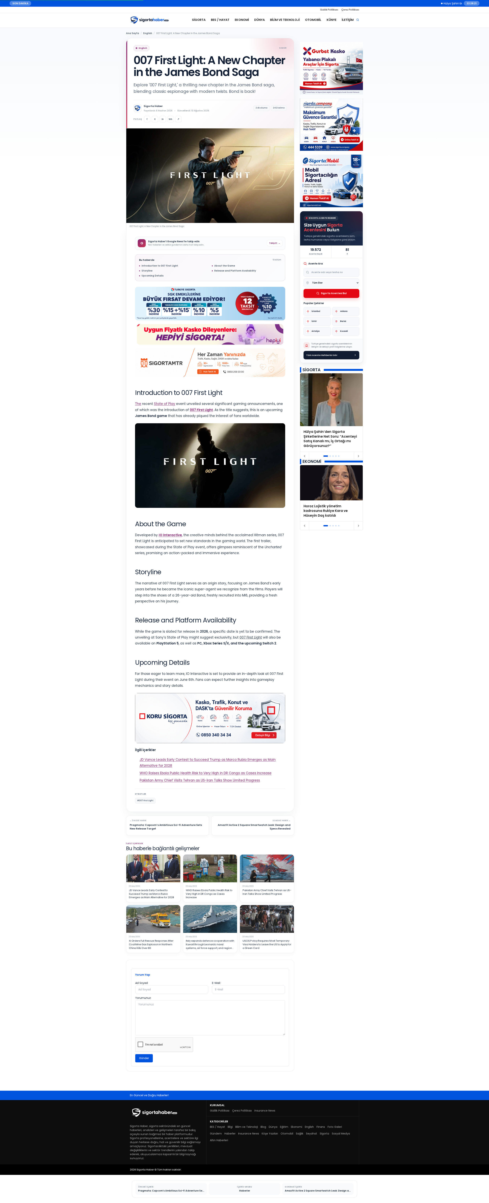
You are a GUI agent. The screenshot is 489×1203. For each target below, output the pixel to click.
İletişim (348, 20)
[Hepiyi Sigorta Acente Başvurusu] (210, 334)
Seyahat (311, 1133)
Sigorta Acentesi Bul (334, 293)
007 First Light (201, 410)
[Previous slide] (304, 456)
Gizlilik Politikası (329, 9)
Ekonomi (242, 20)
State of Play (164, 403)
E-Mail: (216, 983)
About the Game (224, 265)
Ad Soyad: (141, 983)
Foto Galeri (335, 1127)
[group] (331, 412)
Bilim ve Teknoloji (285, 20)
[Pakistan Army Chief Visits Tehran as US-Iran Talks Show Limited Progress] (267, 868)
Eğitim (284, 1127)
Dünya (259, 20)
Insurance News (264, 1110)
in (163, 119)
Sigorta (199, 20)
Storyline (147, 270)
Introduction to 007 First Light (160, 265)
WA (170, 119)
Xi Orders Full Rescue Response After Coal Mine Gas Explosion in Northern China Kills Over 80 (151, 944)
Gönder (144, 1058)
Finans (321, 1127)
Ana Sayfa (132, 33)
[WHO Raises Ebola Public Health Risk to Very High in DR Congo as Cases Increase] (210, 868)
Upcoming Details (153, 275)
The (138, 403)
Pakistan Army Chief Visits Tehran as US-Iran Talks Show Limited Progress (200, 780)
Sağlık (299, 1133)
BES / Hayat (220, 20)
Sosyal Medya (341, 1133)
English (147, 33)
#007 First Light (145, 800)
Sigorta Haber (153, 106)
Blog (263, 1127)
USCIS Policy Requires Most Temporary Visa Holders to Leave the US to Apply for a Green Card (267, 944)
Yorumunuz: (143, 998)
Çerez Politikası (350, 9)
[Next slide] (358, 456)
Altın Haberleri (219, 1140)
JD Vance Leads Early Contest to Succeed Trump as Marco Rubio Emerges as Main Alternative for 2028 (151, 894)
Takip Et (274, 243)
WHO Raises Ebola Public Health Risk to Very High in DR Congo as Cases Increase (205, 773)
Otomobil (313, 20)
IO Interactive (170, 535)
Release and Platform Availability (235, 270)
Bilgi (230, 1127)
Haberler (230, 1133)
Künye (331, 20)
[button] (325, 456)
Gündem (216, 1133)
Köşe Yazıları (270, 1133)
